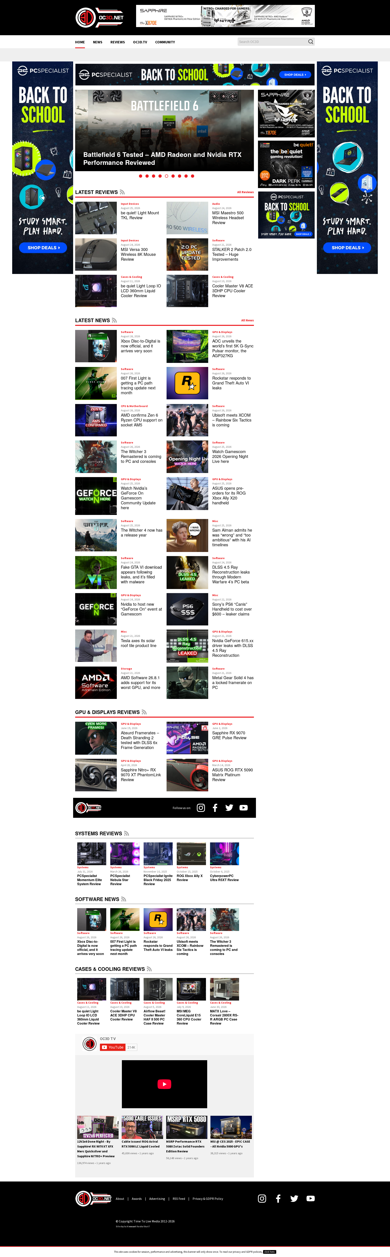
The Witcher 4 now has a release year (141, 529)
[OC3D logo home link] (99, 15)
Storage (126, 665)
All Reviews (245, 189)
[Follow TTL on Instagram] (201, 804)
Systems (83, 864)
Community (165, 39)
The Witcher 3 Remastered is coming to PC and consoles (141, 453)
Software (218, 237)
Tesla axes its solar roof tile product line (138, 639)
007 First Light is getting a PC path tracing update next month (138, 382)
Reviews (117, 39)
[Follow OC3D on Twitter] (229, 804)
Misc (215, 518)
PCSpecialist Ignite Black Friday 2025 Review (158, 876)
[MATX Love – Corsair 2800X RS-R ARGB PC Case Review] (224, 986)
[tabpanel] (164, 127)
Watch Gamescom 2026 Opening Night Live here (230, 453)
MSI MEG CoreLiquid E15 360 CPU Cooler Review (189, 1014)
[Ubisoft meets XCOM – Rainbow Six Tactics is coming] (191, 916)
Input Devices (130, 200)
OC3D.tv (140, 39)
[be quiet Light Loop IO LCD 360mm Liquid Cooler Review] (91, 986)
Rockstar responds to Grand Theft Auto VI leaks (231, 379)
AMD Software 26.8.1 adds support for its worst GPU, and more (140, 679)
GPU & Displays (222, 329)
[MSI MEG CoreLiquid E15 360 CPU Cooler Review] (191, 986)
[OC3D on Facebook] (215, 804)
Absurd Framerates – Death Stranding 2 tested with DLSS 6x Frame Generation (140, 737)
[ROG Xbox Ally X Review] (191, 850)
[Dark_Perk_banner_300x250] (286, 161)
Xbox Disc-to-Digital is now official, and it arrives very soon (140, 342)
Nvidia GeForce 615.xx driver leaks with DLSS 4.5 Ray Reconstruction (233, 644)
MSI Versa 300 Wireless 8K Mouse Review (138, 251)
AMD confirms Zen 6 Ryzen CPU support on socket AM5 (141, 416)
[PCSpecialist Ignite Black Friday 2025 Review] (158, 850)
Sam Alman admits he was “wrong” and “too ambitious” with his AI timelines (232, 534)
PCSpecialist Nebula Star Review (120, 876)
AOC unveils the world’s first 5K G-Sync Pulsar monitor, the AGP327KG (233, 345)
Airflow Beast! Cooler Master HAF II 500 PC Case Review (154, 1014)
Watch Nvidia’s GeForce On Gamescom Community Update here (138, 494)
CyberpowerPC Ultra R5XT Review (224, 874)
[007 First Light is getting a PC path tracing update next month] (124, 916)
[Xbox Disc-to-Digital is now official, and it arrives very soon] (91, 916)
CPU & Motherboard (134, 403)
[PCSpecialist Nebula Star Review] (124, 850)
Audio (216, 200)
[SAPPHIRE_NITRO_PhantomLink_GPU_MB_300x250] (286, 110)
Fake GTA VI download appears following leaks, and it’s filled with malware (141, 571)
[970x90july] (195, 71)
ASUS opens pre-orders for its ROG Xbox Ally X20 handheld (229, 492)
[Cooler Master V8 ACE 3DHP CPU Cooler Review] (124, 986)
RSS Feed (122, 188)
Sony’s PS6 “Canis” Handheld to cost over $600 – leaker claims (232, 605)
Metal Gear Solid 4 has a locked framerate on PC (233, 679)
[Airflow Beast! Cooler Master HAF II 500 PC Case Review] (158, 986)
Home (80, 39)
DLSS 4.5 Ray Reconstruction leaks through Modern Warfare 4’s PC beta (231, 571)
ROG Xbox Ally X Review (190, 874)
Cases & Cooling (131, 273)
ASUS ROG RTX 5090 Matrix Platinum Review (232, 771)
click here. (269, 1252)
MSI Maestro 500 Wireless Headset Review (228, 214)
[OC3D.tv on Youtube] (243, 804)
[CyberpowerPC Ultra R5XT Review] (224, 850)
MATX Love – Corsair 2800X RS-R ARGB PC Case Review (224, 1014)
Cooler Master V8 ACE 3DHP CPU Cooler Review (232, 287)
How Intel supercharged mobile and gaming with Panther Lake (159, 148)
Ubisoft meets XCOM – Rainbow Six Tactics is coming (231, 416)
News (97, 39)
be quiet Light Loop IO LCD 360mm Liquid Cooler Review (141, 287)
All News (247, 317)
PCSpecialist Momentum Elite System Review (89, 876)
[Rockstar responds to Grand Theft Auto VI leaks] (158, 916)
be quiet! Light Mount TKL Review (140, 211)
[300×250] (286, 211)
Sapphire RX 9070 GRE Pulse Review (229, 732)
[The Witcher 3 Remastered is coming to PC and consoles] (224, 916)
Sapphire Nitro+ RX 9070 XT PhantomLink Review (141, 771)
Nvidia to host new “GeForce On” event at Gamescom (141, 605)
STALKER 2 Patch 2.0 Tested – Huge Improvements (231, 251)
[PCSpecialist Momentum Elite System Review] (91, 850)
